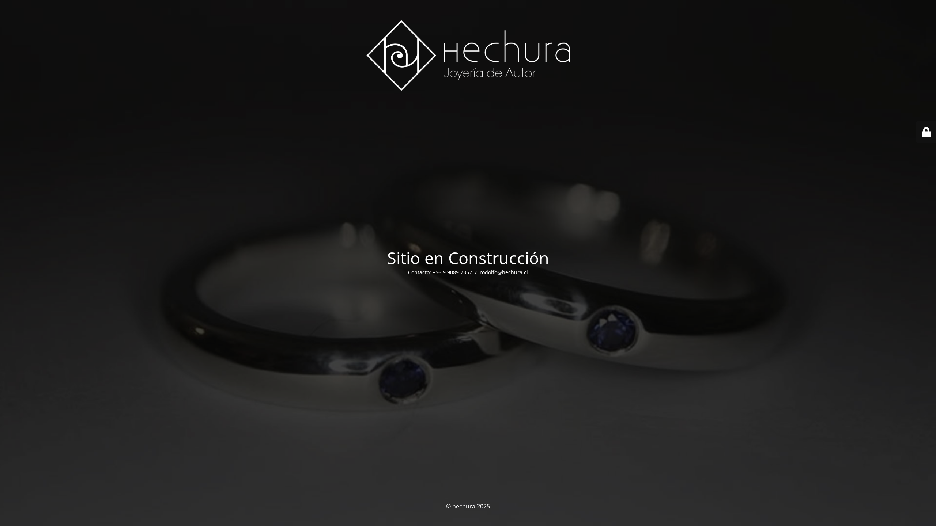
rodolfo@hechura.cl (504, 272)
